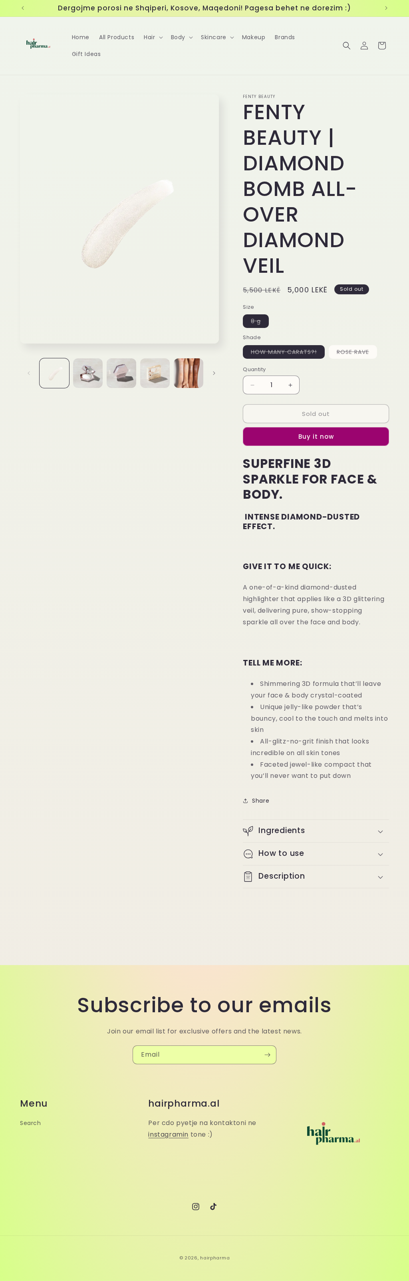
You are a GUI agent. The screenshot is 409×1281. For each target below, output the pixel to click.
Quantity (254, 369)
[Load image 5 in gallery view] (188, 373)
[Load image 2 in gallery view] (88, 373)
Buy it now (316, 436)
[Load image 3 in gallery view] (121, 373)
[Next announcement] (386, 8)
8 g (260, 322)
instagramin (168, 1134)
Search (30, 1123)
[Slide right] (214, 373)
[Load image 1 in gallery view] (54, 373)
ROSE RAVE (357, 353)
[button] (152, 37)
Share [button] (260, 801)
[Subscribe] (267, 1054)
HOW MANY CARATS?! (288, 353)
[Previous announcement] (23, 8)
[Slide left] (29, 373)
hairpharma (215, 1258)
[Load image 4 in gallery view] (155, 373)
